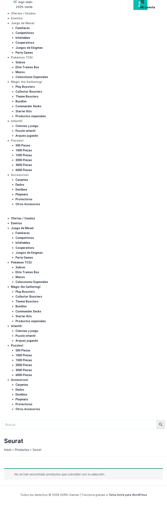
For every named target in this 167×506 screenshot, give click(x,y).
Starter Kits (23, 111)
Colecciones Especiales (31, 77)
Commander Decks (28, 106)
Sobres (20, 62)
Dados (19, 184)
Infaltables (22, 38)
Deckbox (21, 189)
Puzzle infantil (25, 131)
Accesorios (19, 175)
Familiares (22, 28)
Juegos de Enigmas (29, 48)
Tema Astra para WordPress (128, 495)
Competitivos (24, 33)
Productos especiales (30, 116)
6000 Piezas (23, 170)
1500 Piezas (23, 155)
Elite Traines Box (27, 67)
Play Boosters (25, 87)
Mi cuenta (147, 7)
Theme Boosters (26, 96)
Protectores (23, 199)
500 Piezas (22, 145)
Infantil (16, 121)
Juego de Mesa (22, 23)
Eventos (17, 18)
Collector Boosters (28, 91)
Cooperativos (24, 42)
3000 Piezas (23, 165)
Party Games (24, 52)
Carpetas (21, 180)
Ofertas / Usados (23, 13)
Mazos (20, 72)
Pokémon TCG (21, 57)
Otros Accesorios (27, 204)
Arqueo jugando (26, 136)
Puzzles (16, 140)
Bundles (21, 101)
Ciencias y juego (26, 126)
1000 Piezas (23, 150)
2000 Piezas (23, 160)
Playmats (21, 194)
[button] (83, 213)
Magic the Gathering (26, 82)
